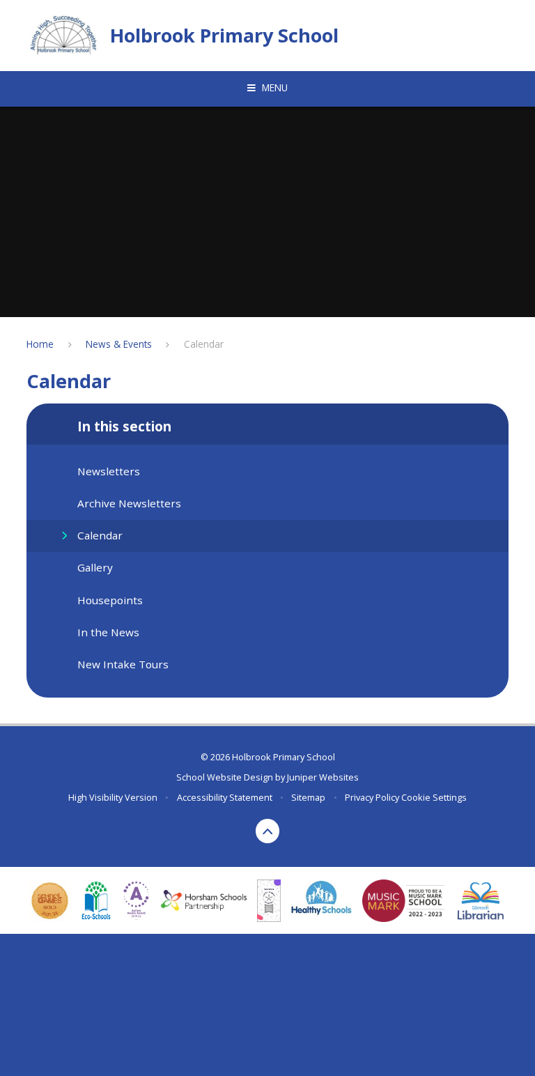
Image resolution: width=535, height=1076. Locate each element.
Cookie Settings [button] (434, 797)
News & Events (119, 344)
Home (40, 344)
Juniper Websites (323, 777)
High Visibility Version (112, 797)
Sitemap (308, 797)
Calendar (204, 344)
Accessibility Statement (224, 797)
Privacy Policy (372, 797)
